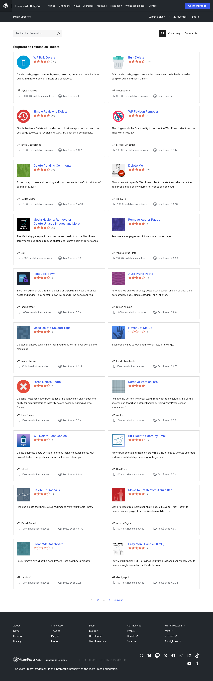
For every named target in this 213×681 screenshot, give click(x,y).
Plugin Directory (22, 16)
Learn (92, 625)
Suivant (118, 600)
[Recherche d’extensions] (58, 33)
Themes (55, 630)
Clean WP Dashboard (48, 544)
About (16, 625)
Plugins (55, 636)
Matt (169, 630)
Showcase (57, 625)
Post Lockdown (44, 273)
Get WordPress (197, 5)
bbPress (171, 636)
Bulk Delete (136, 57)
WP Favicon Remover (143, 111)
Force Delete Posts (47, 382)
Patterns (56, 641)
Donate (132, 636)
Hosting (17, 636)
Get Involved (134, 625)
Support (93, 630)
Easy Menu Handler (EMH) (146, 544)
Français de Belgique (56, 660)
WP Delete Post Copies (50, 436)
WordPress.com (175, 625)
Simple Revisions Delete (50, 111)
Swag (131, 641)
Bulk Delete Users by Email (147, 436)
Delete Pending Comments (52, 165)
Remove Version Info (143, 382)
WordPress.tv (98, 641)
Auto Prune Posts (140, 273)
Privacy (17, 641)
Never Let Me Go (140, 328)
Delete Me (135, 165)
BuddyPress (173, 641)
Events (131, 630)
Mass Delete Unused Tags (52, 328)
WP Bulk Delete (44, 57)
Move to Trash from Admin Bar (150, 490)
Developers (95, 636)
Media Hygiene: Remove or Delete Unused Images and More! (57, 221)
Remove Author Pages (144, 219)
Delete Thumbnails (46, 490)
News (16, 630)
